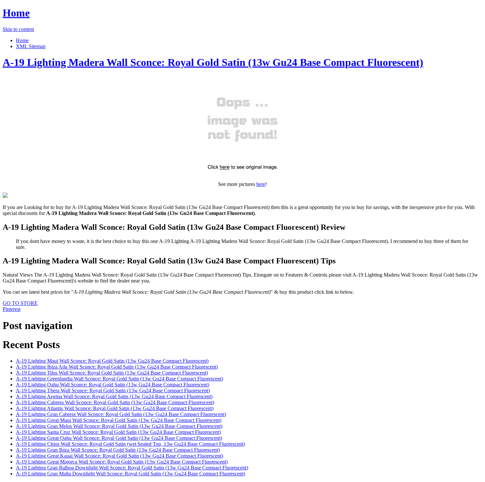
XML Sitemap (31, 46)
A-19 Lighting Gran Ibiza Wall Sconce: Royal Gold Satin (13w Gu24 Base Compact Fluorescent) (118, 450)
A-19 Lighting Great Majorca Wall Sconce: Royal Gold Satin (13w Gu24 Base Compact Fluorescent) (122, 462)
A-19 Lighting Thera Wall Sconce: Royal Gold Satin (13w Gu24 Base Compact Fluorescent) (113, 390)
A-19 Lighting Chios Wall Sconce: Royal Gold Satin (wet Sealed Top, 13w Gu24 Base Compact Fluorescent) (130, 444)
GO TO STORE (20, 303)
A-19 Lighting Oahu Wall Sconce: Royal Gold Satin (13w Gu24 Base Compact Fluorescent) (112, 384)
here (260, 184)
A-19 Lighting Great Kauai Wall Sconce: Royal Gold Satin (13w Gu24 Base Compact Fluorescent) (119, 456)
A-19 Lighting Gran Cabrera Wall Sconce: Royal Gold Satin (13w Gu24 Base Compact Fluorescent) (121, 414)
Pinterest (11, 309)
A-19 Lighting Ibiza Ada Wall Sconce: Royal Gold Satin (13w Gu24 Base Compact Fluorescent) (117, 367)
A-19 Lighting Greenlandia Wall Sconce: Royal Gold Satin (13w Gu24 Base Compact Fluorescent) (119, 378)
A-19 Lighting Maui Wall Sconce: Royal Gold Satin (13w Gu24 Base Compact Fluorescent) (112, 361)
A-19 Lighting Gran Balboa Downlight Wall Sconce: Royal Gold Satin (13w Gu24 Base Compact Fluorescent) (132, 467)
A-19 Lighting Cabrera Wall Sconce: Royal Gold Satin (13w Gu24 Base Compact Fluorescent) (115, 402)
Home (16, 13)
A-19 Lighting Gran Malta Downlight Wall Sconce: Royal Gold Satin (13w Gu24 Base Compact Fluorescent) (130, 473)
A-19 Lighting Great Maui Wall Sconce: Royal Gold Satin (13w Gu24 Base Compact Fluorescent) (118, 420)
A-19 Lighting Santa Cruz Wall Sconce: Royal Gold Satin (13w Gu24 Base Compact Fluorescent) (118, 432)
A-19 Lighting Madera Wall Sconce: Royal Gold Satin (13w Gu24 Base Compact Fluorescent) (213, 62)
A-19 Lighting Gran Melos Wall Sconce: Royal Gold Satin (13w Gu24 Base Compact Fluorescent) (119, 426)
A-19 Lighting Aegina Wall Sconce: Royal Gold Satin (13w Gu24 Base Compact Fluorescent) (114, 396)
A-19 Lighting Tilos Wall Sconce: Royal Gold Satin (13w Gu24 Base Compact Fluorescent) (112, 373)
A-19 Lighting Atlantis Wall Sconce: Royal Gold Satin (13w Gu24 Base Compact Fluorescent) (114, 408)
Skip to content (18, 29)
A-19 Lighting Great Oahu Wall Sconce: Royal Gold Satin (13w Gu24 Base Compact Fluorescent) (119, 438)
